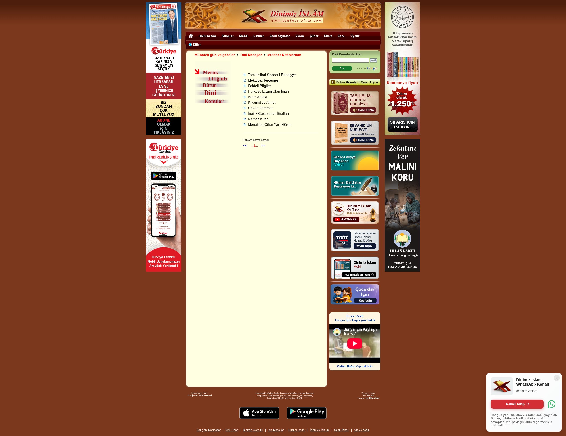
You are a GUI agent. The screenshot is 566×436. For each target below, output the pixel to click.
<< (245, 145)
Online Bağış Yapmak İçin (355, 366)
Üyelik (355, 36)
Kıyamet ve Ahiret (261, 102)
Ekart (328, 36)
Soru (341, 36)
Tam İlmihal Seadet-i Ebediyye (272, 75)
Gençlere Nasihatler (209, 430)
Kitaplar (227, 36)
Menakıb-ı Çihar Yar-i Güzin (269, 124)
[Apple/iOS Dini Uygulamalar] (259, 417)
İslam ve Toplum (319, 430)
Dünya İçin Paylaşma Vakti (355, 318)
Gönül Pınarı (341, 430)
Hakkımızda (207, 36)
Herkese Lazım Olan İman (268, 91)
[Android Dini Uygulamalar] (307, 417)
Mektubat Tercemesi (263, 80)
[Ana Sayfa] (191, 35)
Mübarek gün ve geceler (215, 55)
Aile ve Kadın (362, 430)
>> (263, 145)
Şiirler (314, 36)
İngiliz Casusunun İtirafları (268, 113)
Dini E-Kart (231, 430)
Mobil (243, 36)
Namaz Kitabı (258, 119)
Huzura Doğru (296, 430)
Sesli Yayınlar (280, 36)
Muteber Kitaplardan (284, 55)
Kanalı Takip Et (517, 404)
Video (299, 36)
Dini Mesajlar (251, 55)
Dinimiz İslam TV (253, 430)
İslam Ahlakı (257, 97)
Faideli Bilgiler (259, 86)
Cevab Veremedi (261, 108)
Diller (196, 44)
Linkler (258, 36)
